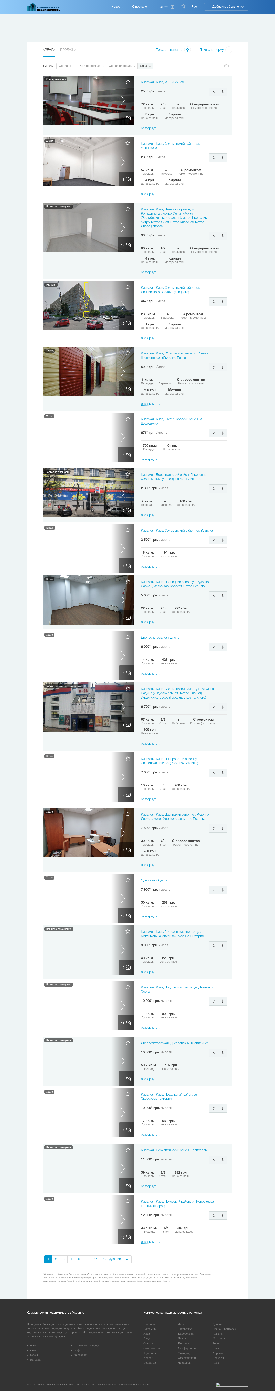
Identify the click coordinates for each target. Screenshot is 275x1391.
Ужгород (184, 1353)
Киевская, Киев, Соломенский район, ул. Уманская (177, 530)
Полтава (183, 1343)
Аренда (49, 50)
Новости (117, 6)
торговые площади (86, 1345)
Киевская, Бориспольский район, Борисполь (174, 1150)
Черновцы (184, 1362)
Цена (143, 66)
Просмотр (88, 100)
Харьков (218, 1353)
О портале (139, 6)
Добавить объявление (228, 6)
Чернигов (149, 1362)
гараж (34, 1354)
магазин (35, 1359)
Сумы (216, 1348)
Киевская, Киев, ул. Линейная (162, 82)
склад (33, 1350)
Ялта (216, 1362)
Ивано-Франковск (224, 1328)
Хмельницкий (187, 1357)
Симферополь (187, 1348)
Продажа (68, 50)
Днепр (182, 1324)
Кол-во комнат (90, 66)
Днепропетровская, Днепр (160, 637)
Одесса (148, 1343)
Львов (182, 1338)
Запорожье (185, 1328)
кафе (77, 1350)
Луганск (218, 1333)
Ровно (216, 1343)
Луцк (146, 1338)
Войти (164, 7)
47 (95, 1259)
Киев (146, 1333)
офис (33, 1345)
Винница (149, 1324)
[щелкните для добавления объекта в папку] (127, 82)
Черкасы (218, 1357)
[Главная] (43, 7)
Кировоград (186, 1333)
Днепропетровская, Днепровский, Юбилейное (175, 1043)
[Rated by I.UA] (232, 1385)
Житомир (149, 1328)
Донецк (217, 1324)
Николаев (219, 1338)
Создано (65, 66)
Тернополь (150, 1353)
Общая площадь (120, 66)
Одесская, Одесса (154, 880)
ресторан (80, 1354)
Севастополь (151, 1348)
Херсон (148, 1357)
